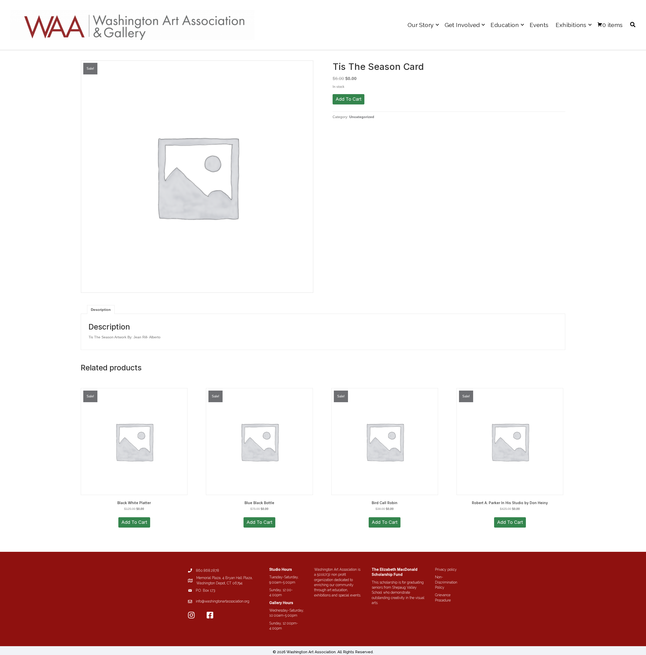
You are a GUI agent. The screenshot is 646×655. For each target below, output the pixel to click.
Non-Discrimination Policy (446, 582)
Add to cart (348, 99)
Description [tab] (101, 310)
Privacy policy (446, 569)
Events (539, 24)
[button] (437, 24)
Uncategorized (361, 117)
